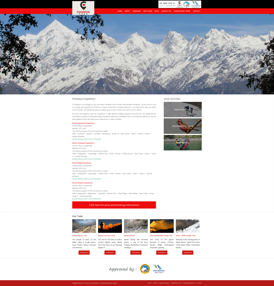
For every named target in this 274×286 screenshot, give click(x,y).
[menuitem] (197, 11)
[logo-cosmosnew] (83, 8)
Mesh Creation (113, 283)
